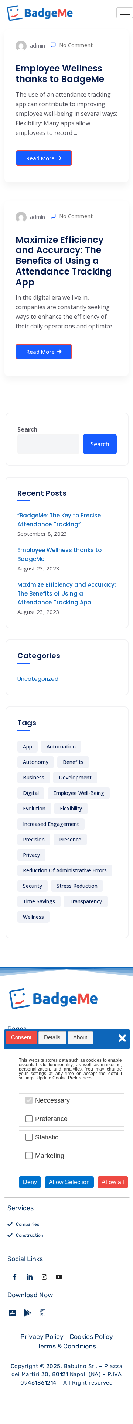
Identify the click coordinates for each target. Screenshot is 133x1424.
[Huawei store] (44, 1313)
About (80, 1037)
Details (52, 1037)
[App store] (14, 1313)
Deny (30, 1182)
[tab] (21, 1037)
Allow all (113, 1182)
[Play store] (29, 1313)
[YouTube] (59, 1276)
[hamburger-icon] (124, 12)
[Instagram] (44, 1276)
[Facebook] (14, 1276)
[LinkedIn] (29, 1276)
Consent (21, 1037)
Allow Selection (69, 1182)
